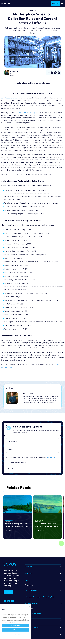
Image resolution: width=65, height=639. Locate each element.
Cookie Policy (14, 622)
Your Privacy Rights (15, 634)
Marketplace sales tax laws (11, 98)
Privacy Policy (51, 457)
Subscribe (11, 469)
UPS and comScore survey (25, 113)
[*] (6, 439)
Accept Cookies (15, 625)
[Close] (29, 606)
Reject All (15, 629)
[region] (15, 621)
